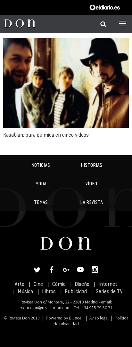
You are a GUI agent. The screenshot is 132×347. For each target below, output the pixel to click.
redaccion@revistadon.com (45, 308)
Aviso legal (99, 318)
